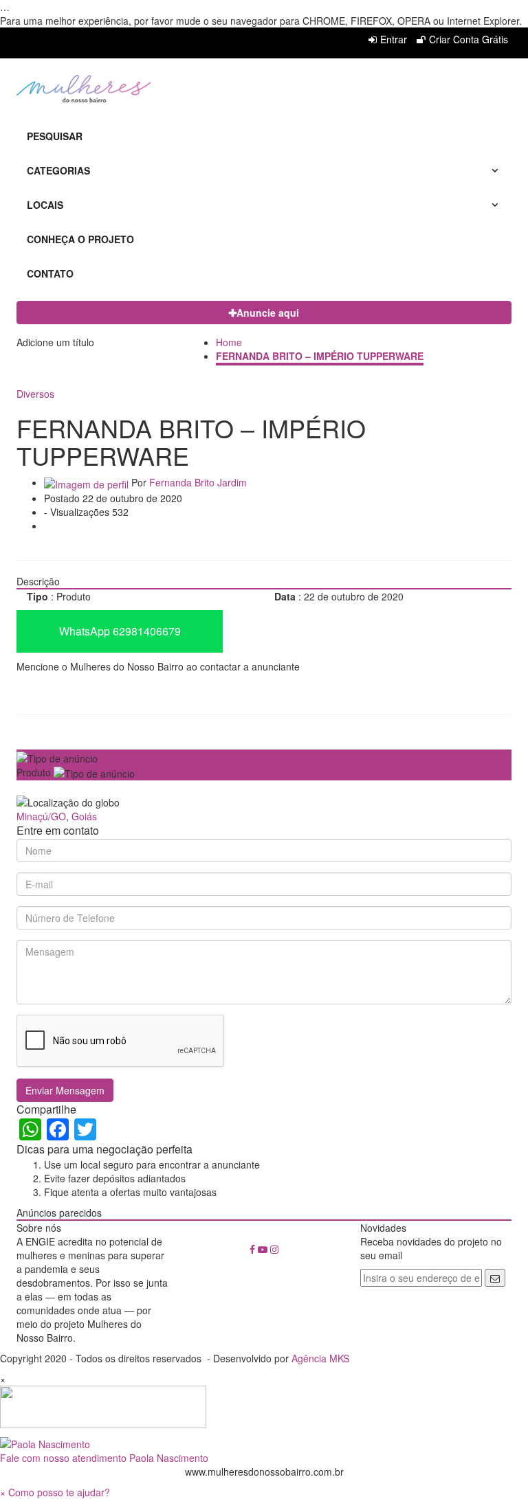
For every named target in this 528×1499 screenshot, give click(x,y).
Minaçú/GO (41, 816)
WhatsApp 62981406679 (120, 631)
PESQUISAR (54, 136)
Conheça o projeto (80, 239)
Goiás (84, 816)
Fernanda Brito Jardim (198, 482)
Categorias (58, 170)
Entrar (393, 39)
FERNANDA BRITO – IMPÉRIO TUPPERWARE (320, 356)
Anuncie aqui (267, 312)
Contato (50, 273)
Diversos (35, 394)
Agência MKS (320, 1358)
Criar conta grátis (468, 39)
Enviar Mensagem (64, 1090)
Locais (45, 205)
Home (229, 342)
